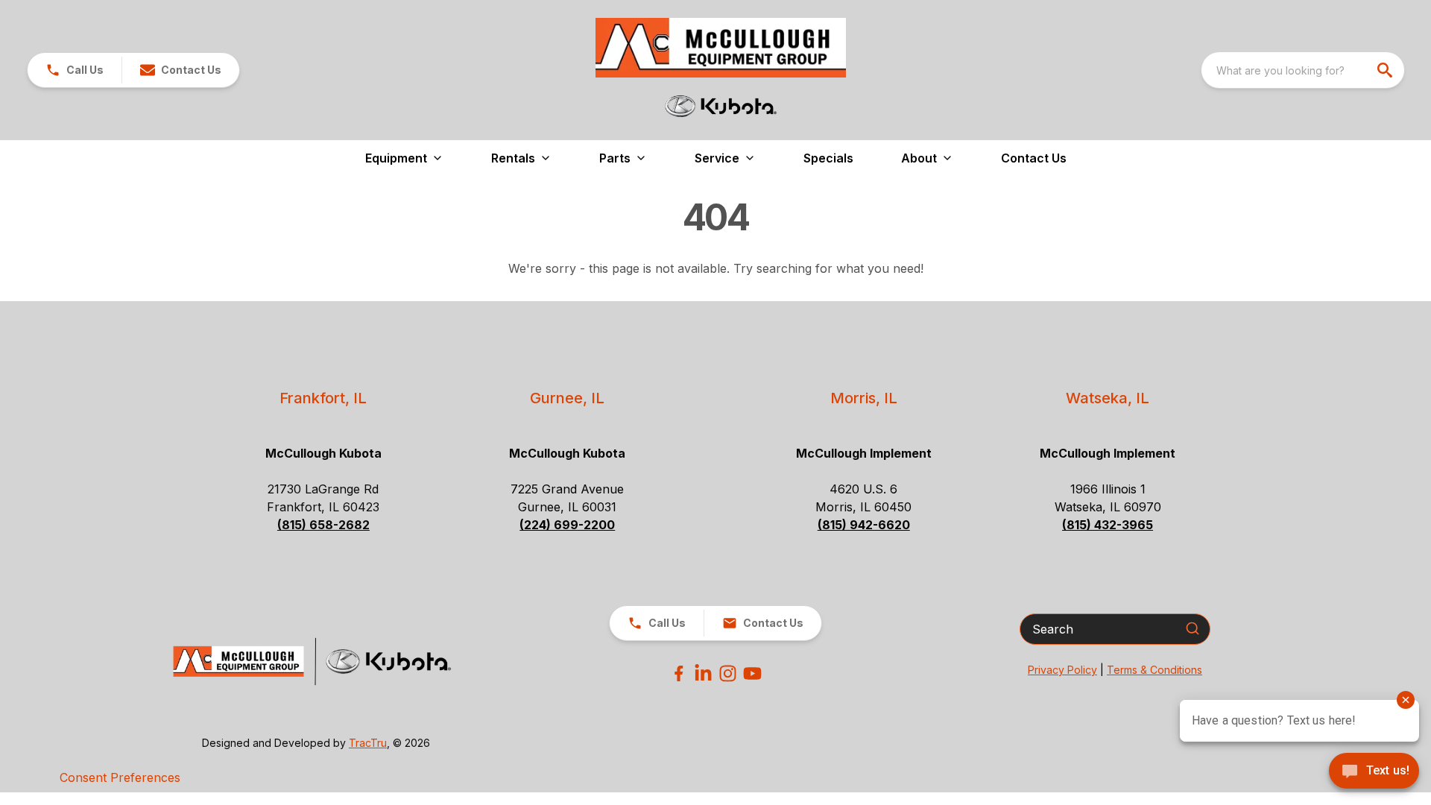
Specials (828, 158)
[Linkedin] (703, 673)
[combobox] (1302, 70)
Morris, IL (863, 398)
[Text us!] (1374, 772)
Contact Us (1034, 158)
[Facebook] (678, 673)
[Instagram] (727, 673)
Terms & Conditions (1154, 669)
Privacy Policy (1062, 669)
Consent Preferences (120, 777)
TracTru (368, 742)
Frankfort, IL (323, 398)
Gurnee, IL (567, 398)
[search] (1386, 70)
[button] (74, 70)
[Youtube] (752, 673)
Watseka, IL (1107, 398)
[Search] (1192, 628)
